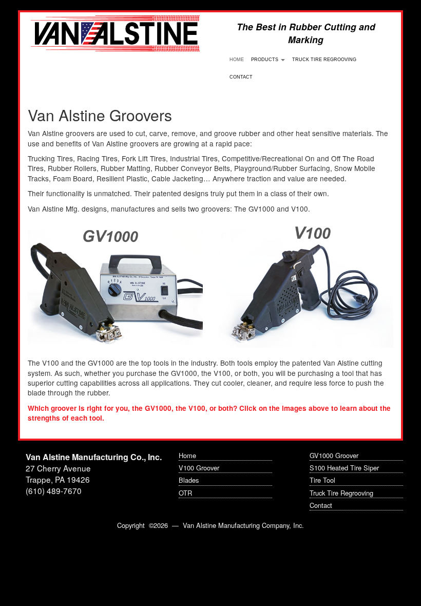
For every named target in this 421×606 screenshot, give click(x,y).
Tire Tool (322, 480)
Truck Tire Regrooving (341, 493)
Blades (189, 480)
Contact (321, 505)
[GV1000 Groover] (115, 286)
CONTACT (241, 77)
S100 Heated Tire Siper (344, 467)
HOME (238, 59)
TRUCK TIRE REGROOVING (324, 59)
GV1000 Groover (334, 455)
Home (187, 455)
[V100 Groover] (305, 286)
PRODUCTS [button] (265, 59)
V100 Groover (199, 467)
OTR (185, 493)
